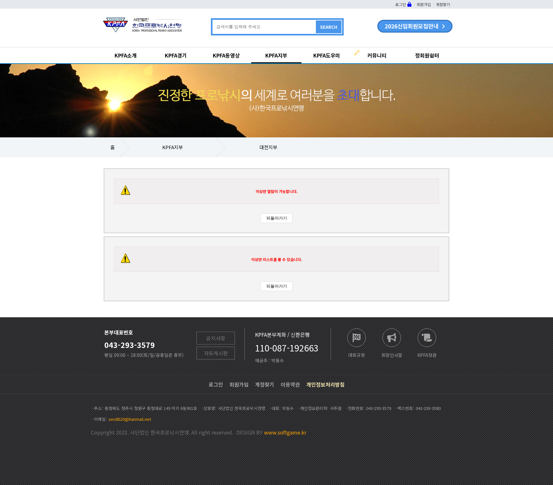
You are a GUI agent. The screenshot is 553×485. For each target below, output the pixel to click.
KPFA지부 (276, 55)
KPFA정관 (427, 354)
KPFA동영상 (226, 55)
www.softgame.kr (285, 432)
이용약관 (290, 384)
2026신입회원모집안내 (411, 26)
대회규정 (356, 354)
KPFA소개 (126, 55)
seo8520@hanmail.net (129, 419)
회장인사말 (391, 354)
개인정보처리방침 (325, 384)
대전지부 (268, 147)
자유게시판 (216, 353)
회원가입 (424, 4)
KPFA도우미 (326, 55)
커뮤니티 (377, 55)
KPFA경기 (176, 55)
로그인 (400, 4)
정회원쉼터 (427, 55)
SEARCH (328, 27)
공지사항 (215, 338)
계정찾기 (443, 4)
